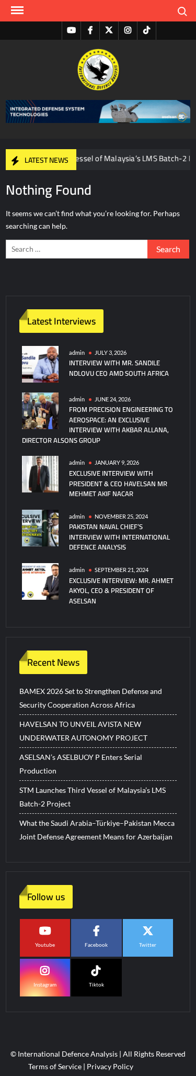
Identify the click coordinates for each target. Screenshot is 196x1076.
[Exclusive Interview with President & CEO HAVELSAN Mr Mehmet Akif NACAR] (40, 473)
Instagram (44, 984)
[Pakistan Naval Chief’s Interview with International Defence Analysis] (40, 526)
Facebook (96, 945)
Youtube (45, 945)
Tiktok (96, 984)
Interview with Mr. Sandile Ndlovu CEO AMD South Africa (119, 367)
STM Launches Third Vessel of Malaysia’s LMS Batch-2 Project (92, 797)
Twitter (147, 945)
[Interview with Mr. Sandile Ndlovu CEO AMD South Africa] (40, 362)
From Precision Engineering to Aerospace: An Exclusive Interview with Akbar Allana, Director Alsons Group (97, 424)
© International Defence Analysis (64, 1053)
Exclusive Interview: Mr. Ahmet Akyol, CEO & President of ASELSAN (121, 590)
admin (77, 352)
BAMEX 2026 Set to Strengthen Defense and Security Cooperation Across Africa (90, 698)
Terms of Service (55, 1066)
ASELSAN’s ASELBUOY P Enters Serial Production (80, 764)
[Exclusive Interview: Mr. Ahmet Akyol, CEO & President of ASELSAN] (40, 580)
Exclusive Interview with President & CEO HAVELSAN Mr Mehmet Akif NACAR (118, 483)
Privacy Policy (110, 1066)
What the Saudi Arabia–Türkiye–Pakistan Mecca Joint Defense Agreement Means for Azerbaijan (97, 830)
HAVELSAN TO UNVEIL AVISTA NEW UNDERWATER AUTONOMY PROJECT (83, 731)
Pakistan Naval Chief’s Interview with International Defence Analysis (119, 536)
